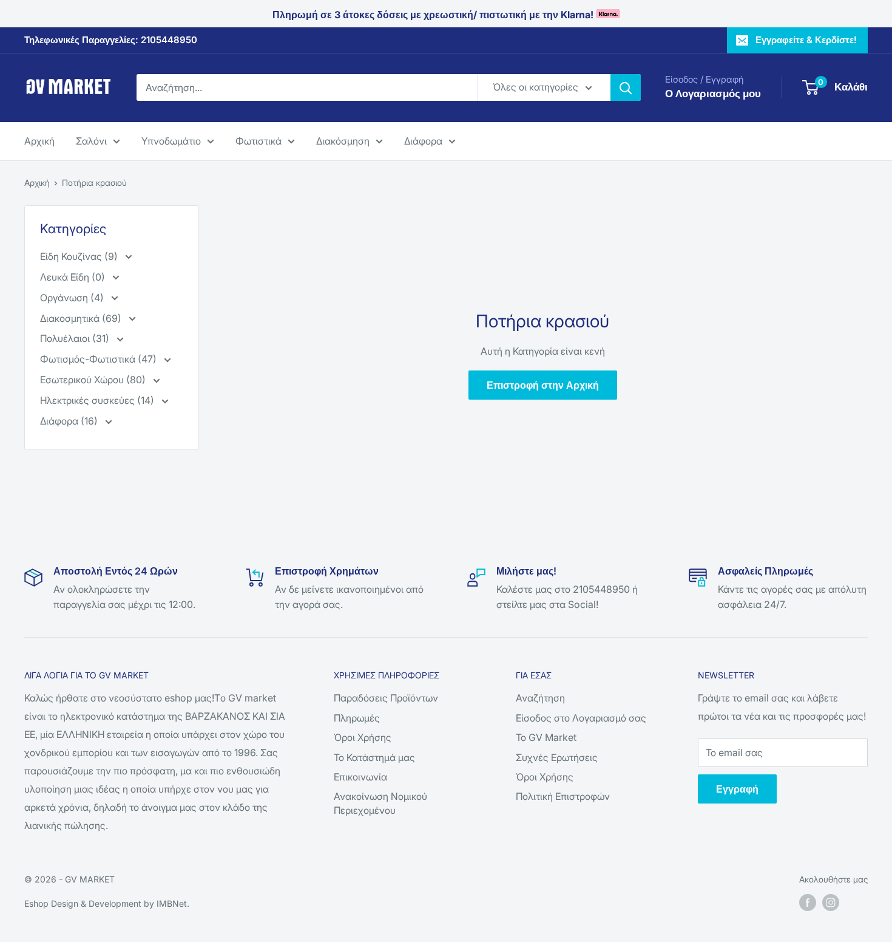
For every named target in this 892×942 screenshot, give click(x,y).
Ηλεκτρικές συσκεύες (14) (98, 400)
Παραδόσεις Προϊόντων (386, 698)
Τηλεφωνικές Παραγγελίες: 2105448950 (110, 40)
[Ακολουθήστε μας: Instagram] (830, 902)
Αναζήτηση (540, 698)
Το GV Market (546, 737)
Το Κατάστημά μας (374, 757)
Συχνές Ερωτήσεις (557, 757)
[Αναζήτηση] (625, 87)
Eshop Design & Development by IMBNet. (106, 903)
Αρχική (39, 140)
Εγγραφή (737, 789)
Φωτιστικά (258, 140)
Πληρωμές (357, 718)
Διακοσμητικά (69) (82, 318)
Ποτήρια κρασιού (94, 182)
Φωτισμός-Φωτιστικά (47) (99, 359)
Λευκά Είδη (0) (73, 277)
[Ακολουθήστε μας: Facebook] (807, 902)
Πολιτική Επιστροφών (563, 796)
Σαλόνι (91, 140)
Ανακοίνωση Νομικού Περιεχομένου (380, 803)
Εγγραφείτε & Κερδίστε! (806, 40)
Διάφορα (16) (70, 421)
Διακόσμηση (343, 140)
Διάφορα (423, 140)
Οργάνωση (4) (73, 298)
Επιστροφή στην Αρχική (543, 385)
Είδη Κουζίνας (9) (80, 256)
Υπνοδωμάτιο (171, 140)
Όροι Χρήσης (362, 737)
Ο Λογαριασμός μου (713, 93)
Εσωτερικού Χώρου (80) (94, 380)
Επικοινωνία (360, 777)
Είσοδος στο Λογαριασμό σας (581, 718)
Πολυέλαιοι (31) (76, 338)
